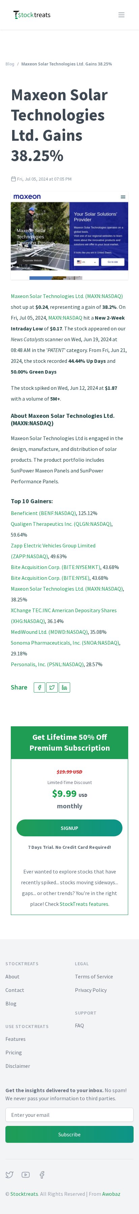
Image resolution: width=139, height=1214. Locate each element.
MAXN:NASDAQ (65, 317)
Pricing (13, 1052)
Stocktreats (24, 1193)
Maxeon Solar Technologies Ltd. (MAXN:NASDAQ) (67, 296)
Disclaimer (17, 1065)
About (12, 976)
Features (15, 1038)
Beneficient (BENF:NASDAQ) (43, 513)
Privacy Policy (91, 990)
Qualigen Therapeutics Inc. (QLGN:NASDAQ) (61, 523)
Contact (14, 990)
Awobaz (111, 1193)
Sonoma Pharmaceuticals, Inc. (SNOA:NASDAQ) (65, 642)
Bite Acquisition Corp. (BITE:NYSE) (50, 577)
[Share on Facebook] (39, 687)
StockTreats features (84, 903)
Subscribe (69, 1134)
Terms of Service (94, 976)
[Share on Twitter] (52, 687)
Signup (69, 828)
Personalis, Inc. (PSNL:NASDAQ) (47, 664)
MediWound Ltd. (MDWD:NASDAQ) (49, 631)
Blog (10, 64)
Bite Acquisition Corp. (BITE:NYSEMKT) (55, 567)
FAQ (79, 1025)
